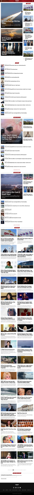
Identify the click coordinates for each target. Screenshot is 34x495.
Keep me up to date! (3, 478)
